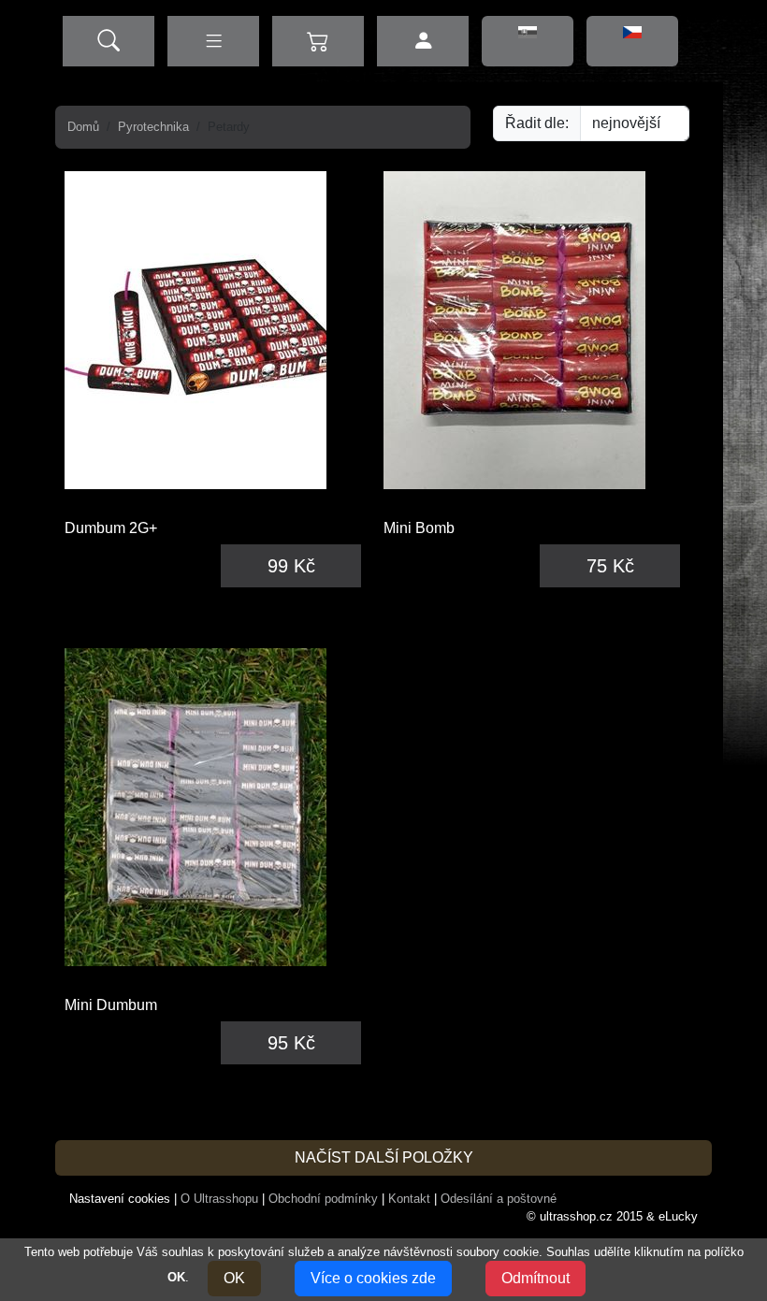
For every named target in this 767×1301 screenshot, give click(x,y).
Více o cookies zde (373, 1278)
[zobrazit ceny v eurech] (527, 41)
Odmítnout (535, 1278)
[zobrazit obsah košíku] (318, 41)
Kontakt (409, 1199)
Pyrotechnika (153, 127)
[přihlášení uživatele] (423, 41)
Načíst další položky (384, 1157)
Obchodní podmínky (323, 1199)
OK (234, 1278)
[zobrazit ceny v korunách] (632, 41)
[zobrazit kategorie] (213, 41)
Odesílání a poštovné (499, 1199)
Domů (83, 127)
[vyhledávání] (108, 41)
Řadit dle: (537, 123)
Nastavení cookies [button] (119, 1199)
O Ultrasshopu (219, 1199)
